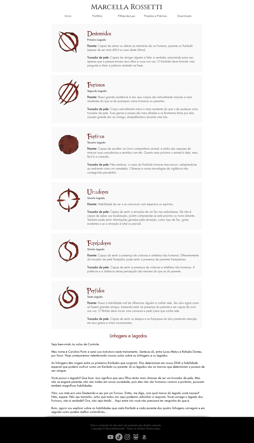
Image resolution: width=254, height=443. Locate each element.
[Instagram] (127, 437)
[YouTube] (110, 437)
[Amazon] (144, 437)
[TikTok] (119, 437)
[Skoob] (135, 437)
